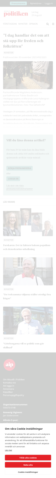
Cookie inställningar (28, 472)
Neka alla (28, 465)
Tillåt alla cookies (28, 457)
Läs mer (8, 450)
